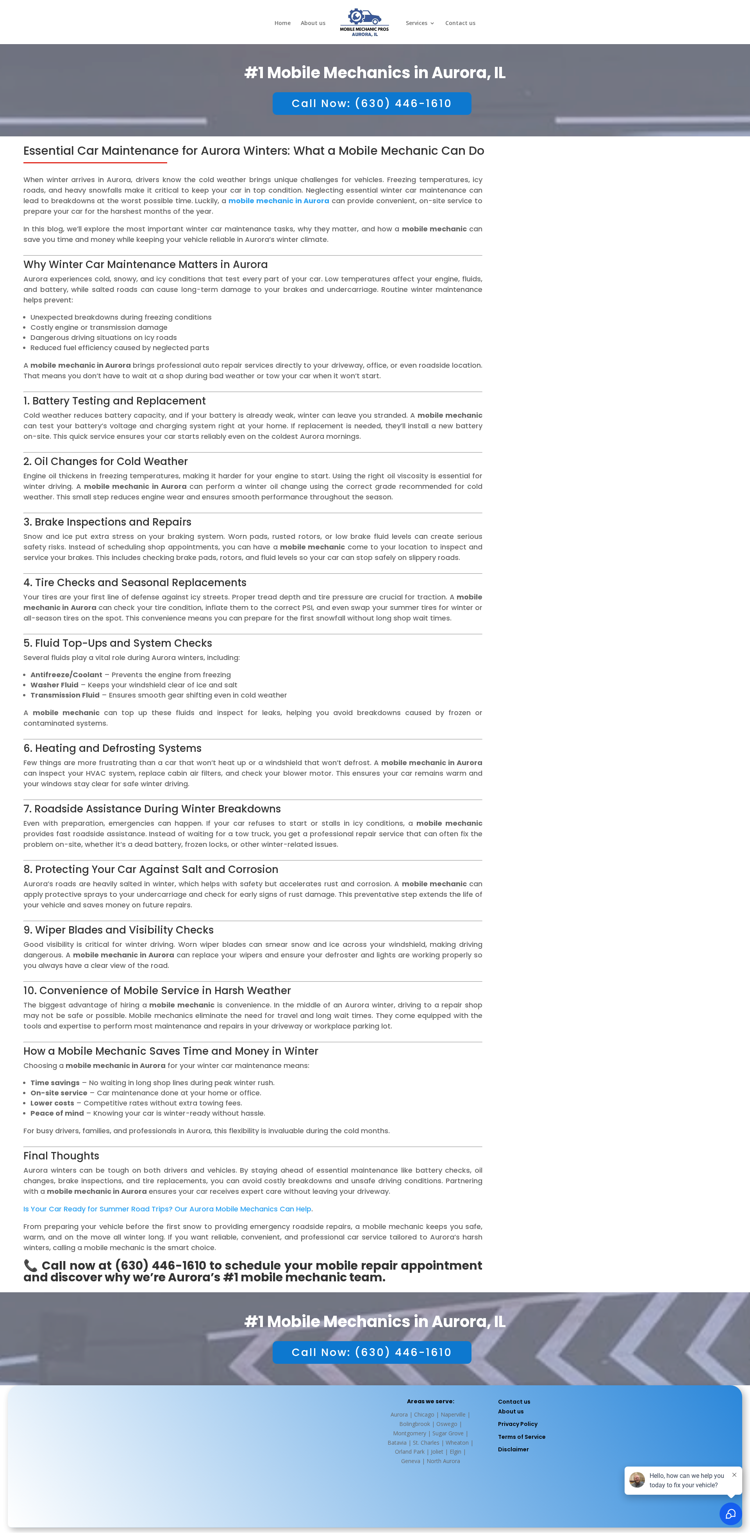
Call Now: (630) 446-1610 (372, 103)
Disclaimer (513, 1449)
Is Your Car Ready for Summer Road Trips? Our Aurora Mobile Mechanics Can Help (167, 1209)
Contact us (460, 23)
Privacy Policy (518, 1424)
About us (313, 23)
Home (283, 23)
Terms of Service (522, 1437)
